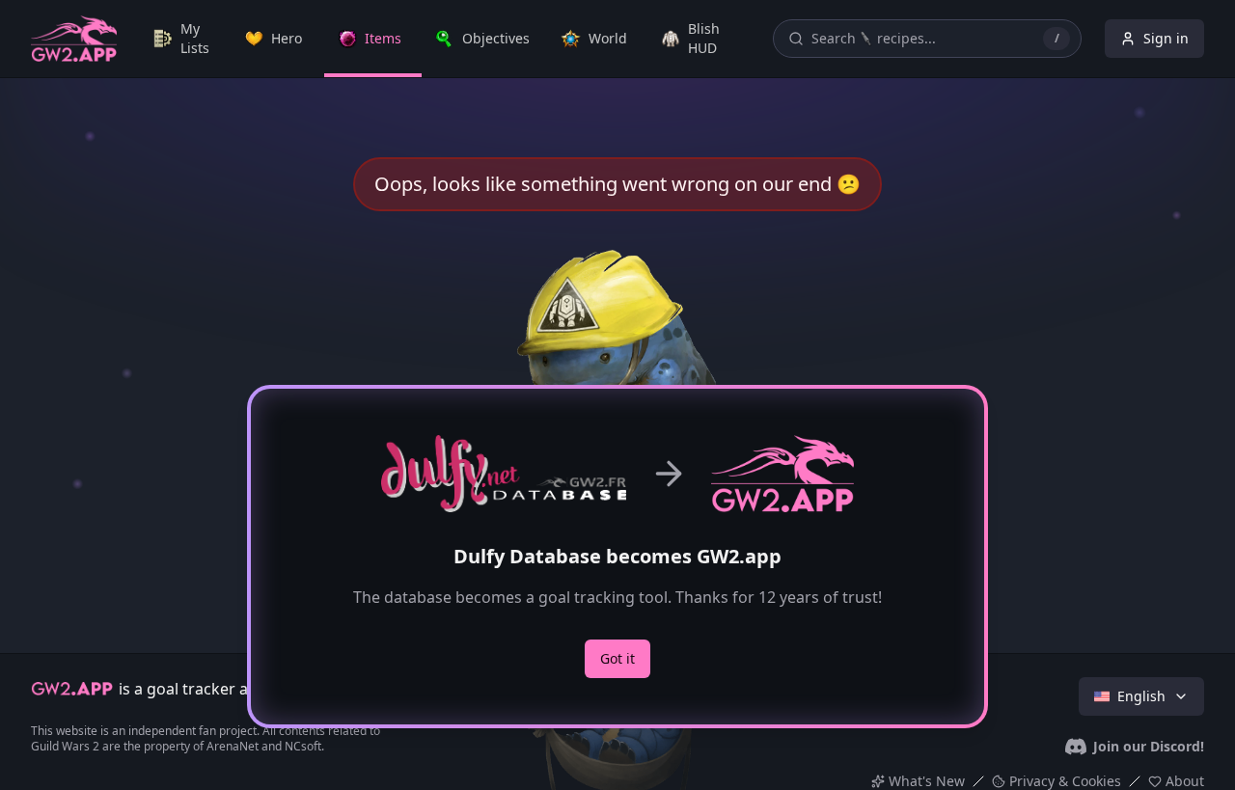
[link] (186, 38)
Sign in (1166, 38)
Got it (617, 658)
